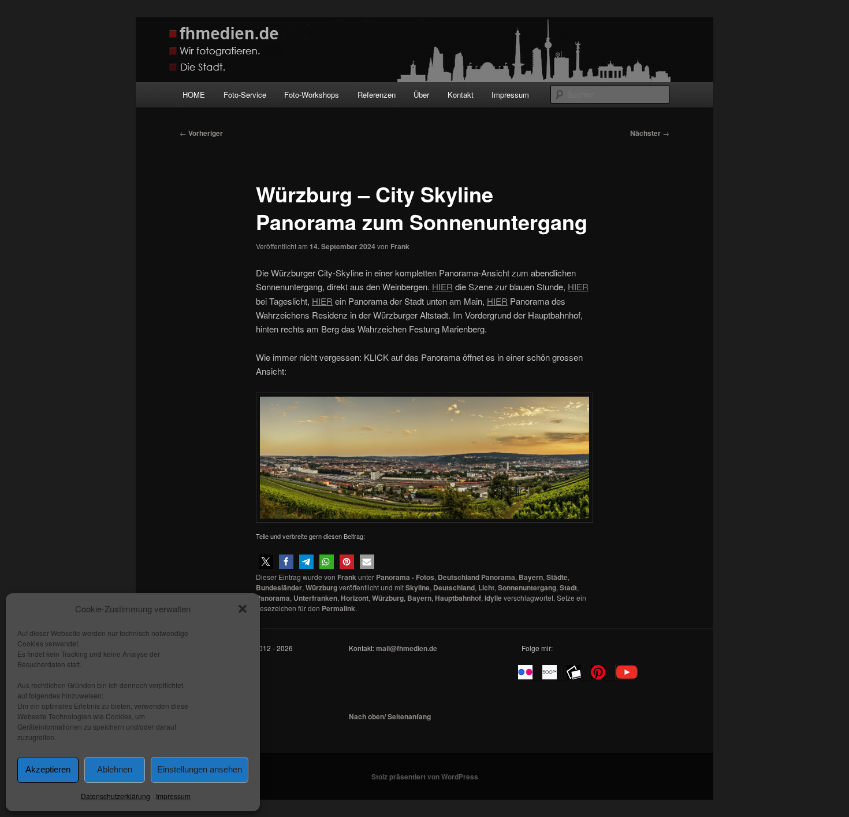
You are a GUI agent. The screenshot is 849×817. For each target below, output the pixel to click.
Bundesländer (279, 587)
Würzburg (321, 587)
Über (421, 94)
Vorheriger (201, 133)
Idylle (493, 598)
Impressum (173, 796)
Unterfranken (315, 598)
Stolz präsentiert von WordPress (424, 776)
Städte (557, 577)
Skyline (417, 587)
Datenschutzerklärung (115, 796)
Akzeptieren (47, 769)
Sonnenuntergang (527, 587)
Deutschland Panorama (476, 577)
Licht (486, 587)
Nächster (649, 133)
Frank (399, 246)
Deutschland (454, 587)
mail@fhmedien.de (406, 648)
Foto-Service (245, 94)
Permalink (338, 608)
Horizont (354, 598)
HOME (194, 94)
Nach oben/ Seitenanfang (390, 716)
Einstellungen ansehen (199, 769)
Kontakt (461, 94)
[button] (242, 609)
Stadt (568, 587)
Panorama (273, 598)
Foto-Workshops (311, 94)
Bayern (531, 577)
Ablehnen (114, 769)
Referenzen (377, 94)
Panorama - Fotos (405, 577)
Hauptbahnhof (458, 598)
